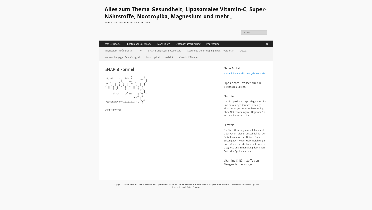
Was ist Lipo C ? (113, 44)
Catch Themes (193, 187)
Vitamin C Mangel (188, 57)
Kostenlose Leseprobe (139, 44)
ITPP (140, 50)
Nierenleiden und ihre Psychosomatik (244, 73)
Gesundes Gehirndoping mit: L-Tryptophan (210, 50)
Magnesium (163, 44)
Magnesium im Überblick (118, 50)
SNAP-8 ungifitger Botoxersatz (164, 50)
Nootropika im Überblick (159, 57)
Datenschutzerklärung (188, 44)
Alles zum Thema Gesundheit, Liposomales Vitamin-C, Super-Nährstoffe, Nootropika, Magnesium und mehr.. (179, 184)
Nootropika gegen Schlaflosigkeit (123, 57)
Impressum (212, 44)
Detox (243, 50)
